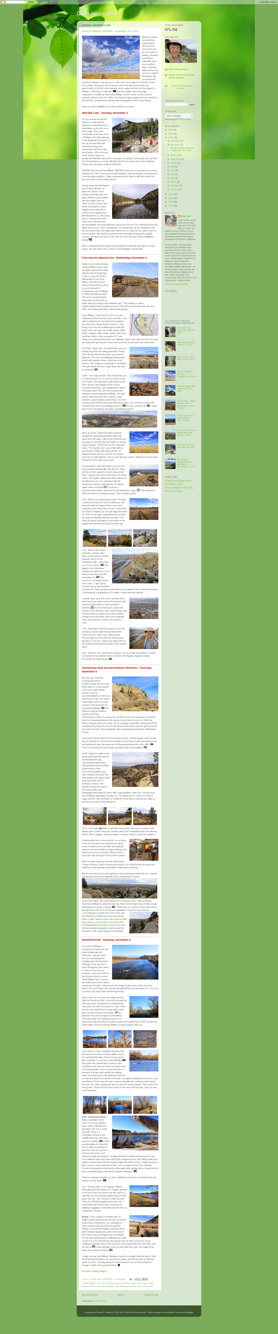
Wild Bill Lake (113, 1286)
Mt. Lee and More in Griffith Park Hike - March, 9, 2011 (186, 432)
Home (121, 1294)
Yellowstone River (128, 1286)
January (175, 189)
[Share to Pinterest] (146, 1279)
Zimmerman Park (145, 1286)
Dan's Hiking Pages (178, 69)
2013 (170, 194)
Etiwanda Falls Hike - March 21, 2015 (186, 343)
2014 (170, 137)
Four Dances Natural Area (109, 1283)
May (173, 174)
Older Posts (151, 1294)
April (173, 178)
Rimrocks (86, 1286)
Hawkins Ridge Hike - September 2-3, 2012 (186, 388)
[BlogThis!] (138, 1279)
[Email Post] (130, 1279)
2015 (170, 134)
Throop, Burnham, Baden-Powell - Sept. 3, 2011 (185, 417)
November (176, 145)
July (173, 167)
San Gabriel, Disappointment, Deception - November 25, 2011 (186, 463)
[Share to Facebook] (143, 1279)
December (176, 141)
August (174, 163)
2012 (170, 198)
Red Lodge (148, 1283)
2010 (170, 206)
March (174, 182)
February (175, 186)
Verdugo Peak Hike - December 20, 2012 (186, 446)
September (176, 159)
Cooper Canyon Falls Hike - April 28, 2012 (186, 330)
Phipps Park (136, 1283)
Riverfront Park (98, 1286)
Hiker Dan (186, 216)
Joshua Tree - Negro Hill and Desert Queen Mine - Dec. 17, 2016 (186, 404)
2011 (170, 202)
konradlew (169, 1312)
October (175, 155)
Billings (92, 1283)
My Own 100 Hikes (173, 491)
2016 (170, 130)
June (173, 170)
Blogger (189, 1312)
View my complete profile (176, 284)
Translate (186, 119)
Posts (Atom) (100, 1301)
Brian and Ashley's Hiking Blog (179, 488)
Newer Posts (90, 1294)
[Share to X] (141, 1279)
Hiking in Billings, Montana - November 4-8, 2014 (110, 31)
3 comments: (120, 1279)
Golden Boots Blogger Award (178, 481)
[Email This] (135, 1279)
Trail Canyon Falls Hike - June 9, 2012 (186, 358)
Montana (126, 1283)
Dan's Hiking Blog (97, 13)
